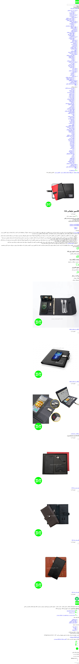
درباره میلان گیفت (73, 82)
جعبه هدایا (75, 43)
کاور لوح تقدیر (74, 30)
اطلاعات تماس (74, 81)
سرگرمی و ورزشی (73, 53)
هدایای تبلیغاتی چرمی (65, 172)
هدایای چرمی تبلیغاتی (73, 61)
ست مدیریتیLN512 (75, 487)
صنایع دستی (74, 71)
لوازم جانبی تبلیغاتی (70, 60)
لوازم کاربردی (74, 44)
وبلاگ (76, 84)
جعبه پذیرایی (74, 69)
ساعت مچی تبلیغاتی (70, 20)
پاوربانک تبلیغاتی (71, 56)
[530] (61, 208)
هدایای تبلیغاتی (76, 172)
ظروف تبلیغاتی (74, 31)
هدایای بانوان (74, 41)
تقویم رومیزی (71, 12)
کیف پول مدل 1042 (75, 592)
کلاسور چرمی (71, 64)
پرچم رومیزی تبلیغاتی (70, 78)
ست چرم (72, 63)
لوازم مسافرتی (74, 48)
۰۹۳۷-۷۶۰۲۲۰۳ (72, 612)
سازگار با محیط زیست (72, 52)
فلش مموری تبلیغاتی (70, 55)
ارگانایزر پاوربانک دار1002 (74, 381)
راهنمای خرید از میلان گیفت (71, 83)
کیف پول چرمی (71, 66)
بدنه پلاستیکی (71, 23)
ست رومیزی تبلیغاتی (73, 70)
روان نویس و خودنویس (70, 25)
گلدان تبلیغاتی (71, 33)
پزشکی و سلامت (73, 47)
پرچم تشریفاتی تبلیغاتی (70, 77)
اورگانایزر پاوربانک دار (75, 433)
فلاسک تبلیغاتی (71, 35)
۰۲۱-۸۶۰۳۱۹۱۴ (72, 615)
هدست (73, 59)
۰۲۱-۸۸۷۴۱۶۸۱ (72, 170)
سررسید (72, 11)
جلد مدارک (75, 29)
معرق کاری (72, 75)
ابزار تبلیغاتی (74, 40)
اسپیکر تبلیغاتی (71, 57)
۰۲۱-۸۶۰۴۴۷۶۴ (60, 615)
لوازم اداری (74, 45)
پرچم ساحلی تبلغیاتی (70, 79)
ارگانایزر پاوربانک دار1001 (74, 329)
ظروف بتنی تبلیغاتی (70, 32)
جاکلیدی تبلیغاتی (73, 26)
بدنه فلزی (72, 24)
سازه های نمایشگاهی (73, 80)
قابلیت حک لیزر (71, 243)
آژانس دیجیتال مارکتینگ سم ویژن (60, 639)
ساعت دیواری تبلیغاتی (70, 18)
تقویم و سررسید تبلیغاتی (72, 10)
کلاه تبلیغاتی (72, 38)
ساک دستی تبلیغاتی (73, 21)
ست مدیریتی (71, 15)
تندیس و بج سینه (73, 42)
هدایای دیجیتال (74, 54)
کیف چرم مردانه (71, 65)
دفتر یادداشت (74, 46)
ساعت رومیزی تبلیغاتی (70, 19)
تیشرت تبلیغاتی (71, 37)
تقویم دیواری (72, 13)
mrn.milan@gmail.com (71, 610)
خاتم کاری (72, 72)
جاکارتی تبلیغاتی (74, 28)
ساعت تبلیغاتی (74, 17)
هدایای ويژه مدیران (73, 14)
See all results (76, 7)
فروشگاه (71, 172)
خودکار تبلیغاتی (74, 22)
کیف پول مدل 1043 (75, 540)
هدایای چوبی (74, 68)
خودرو (75, 49)
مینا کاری (72, 73)
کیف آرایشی (72, 67)
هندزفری (72, 58)
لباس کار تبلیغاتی (73, 36)
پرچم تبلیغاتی (74, 76)
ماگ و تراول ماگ (71, 34)
